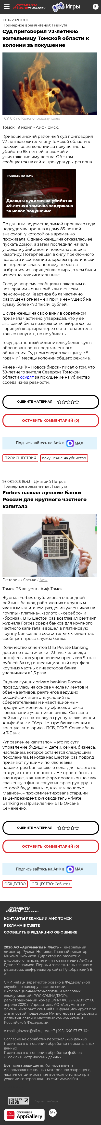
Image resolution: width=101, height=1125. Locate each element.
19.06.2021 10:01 (15, 20)
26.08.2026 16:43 (16, 481)
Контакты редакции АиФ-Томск (38, 918)
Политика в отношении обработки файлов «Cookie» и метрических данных (43, 1054)
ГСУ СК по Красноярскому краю (31, 118)
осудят (27, 377)
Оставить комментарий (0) (50, 420)
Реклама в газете (22, 925)
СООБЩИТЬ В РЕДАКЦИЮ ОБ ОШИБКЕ (40, 932)
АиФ (43, 580)
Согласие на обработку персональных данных (45, 1039)
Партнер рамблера (46, 1101)
